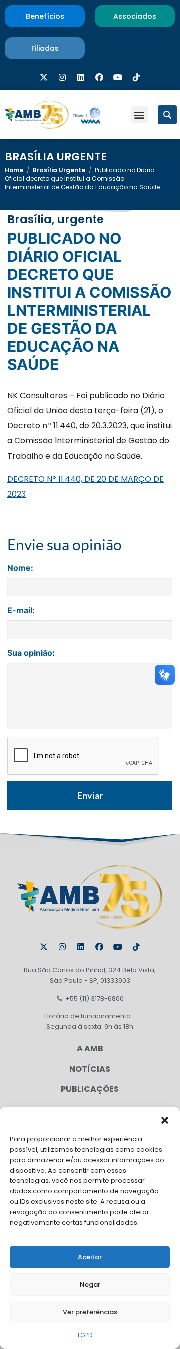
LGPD (85, 1335)
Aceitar (90, 1257)
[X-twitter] (44, 77)
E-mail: (21, 610)
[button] (165, 1119)
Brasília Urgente (56, 157)
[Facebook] (100, 77)
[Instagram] (62, 77)
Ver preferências (90, 1312)
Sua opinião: (31, 653)
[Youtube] (118, 77)
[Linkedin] (81, 77)
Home (14, 170)
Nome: (21, 568)
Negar (90, 1284)
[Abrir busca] (167, 114)
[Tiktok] (136, 77)
